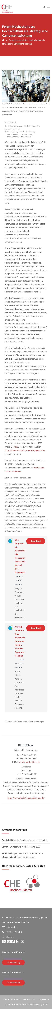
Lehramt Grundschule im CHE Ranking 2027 (21, 846)
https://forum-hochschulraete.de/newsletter (25, 450)
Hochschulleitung (25, 134)
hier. (16, 446)
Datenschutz (29, 999)
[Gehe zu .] (3, 40)
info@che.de (8, 937)
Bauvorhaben (12, 132)
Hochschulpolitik (33, 126)
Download (36, 541)
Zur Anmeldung (13, 962)
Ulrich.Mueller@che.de (29, 762)
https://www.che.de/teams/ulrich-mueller (26, 798)
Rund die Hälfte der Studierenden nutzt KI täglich (24, 840)
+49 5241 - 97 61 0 (13, 932)
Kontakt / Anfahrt (11, 999)
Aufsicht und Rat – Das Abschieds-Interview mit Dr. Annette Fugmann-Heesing (20, 641)
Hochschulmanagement (16, 126)
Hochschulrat (26, 136)
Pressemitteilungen (12, 129)
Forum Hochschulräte (26, 132)
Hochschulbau (12, 134)
